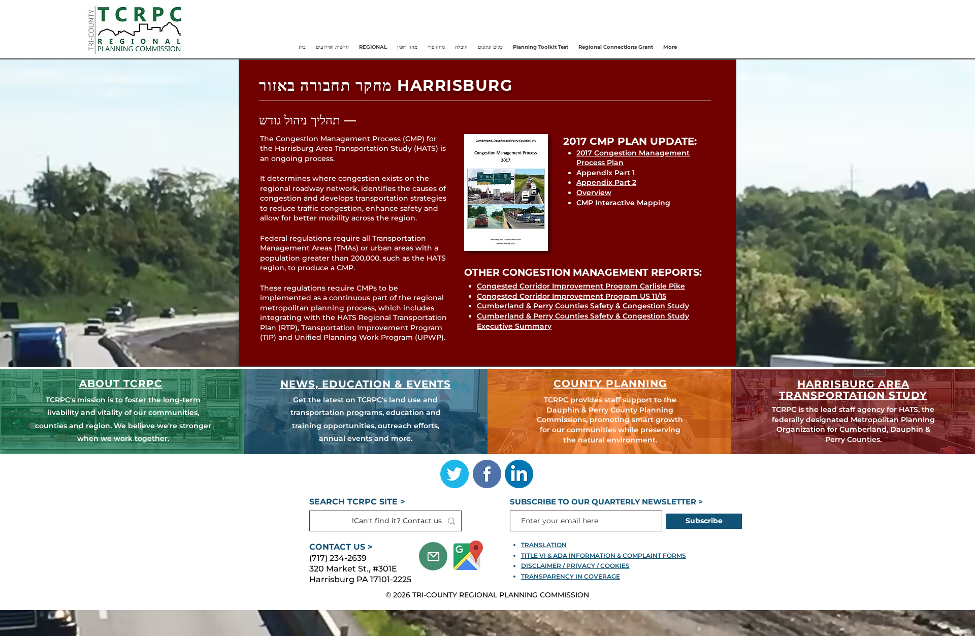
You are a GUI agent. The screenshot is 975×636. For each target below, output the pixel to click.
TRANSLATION (544, 545)
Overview (593, 192)
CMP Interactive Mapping (623, 202)
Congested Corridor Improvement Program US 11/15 (571, 296)
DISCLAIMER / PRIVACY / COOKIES (575, 565)
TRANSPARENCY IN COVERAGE (570, 576)
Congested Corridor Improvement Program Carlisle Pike (581, 286)
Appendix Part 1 (605, 172)
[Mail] (433, 556)
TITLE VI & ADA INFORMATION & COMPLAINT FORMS (603, 555)
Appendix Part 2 (606, 182)
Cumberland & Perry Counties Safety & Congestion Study (583, 305)
